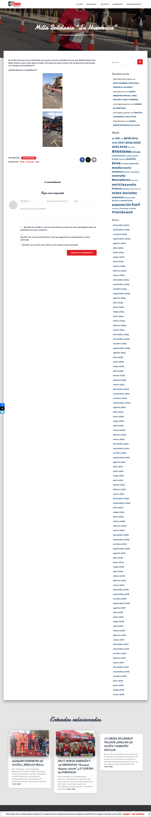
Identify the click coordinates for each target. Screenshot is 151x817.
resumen (118, 197)
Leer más (16, 784)
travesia (115, 208)
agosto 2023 (119, 353)
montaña (118, 175)
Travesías (124, 209)
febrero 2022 (119, 435)
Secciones (91, 4)
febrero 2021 (119, 489)
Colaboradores (133, 4)
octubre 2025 (120, 234)
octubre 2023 (120, 344)
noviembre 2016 (121, 672)
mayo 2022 (118, 421)
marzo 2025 (119, 266)
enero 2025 (118, 275)
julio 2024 (118, 303)
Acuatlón (131, 147)
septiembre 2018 (121, 603)
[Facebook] (2, 405)
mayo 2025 (118, 257)
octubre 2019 (119, 544)
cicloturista (118, 156)
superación (121, 205)
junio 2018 (118, 617)
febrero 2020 (119, 526)
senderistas (126, 201)
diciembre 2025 (121, 225)
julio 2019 (118, 558)
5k (113, 138)
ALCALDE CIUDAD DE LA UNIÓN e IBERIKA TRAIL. (28, 763)
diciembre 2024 (121, 280)
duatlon (122, 159)
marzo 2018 (119, 631)
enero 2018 (118, 640)
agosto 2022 (119, 407)
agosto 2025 (119, 243)
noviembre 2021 (121, 448)
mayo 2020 (118, 512)
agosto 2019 (119, 553)
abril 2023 (118, 371)
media (117, 168)
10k (117, 138)
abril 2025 (118, 262)
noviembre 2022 (121, 394)
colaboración (132, 156)
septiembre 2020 (121, 503)
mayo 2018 (118, 622)
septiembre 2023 (121, 348)
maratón (134, 163)
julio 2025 (118, 248)
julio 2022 (118, 412)
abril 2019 (118, 571)
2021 (121, 142)
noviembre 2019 (121, 540)
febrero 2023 (119, 380)
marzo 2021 (119, 485)
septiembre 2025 (121, 239)
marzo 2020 (119, 521)
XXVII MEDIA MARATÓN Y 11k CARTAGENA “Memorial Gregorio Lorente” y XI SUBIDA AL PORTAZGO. (75, 766)
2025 (123, 146)
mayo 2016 (118, 690)
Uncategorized (29, 158)
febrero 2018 (119, 635)
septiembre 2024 (121, 294)
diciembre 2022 (121, 389)
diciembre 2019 (121, 535)
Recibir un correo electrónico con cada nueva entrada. (50, 245)
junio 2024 (118, 307)
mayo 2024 (118, 312)
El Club (80, 4)
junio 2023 (118, 362)
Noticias (105, 4)
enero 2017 (118, 663)
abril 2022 (118, 426)
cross (115, 159)
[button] (96, 4)
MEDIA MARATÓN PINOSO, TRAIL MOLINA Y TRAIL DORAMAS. (125, 96)
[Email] (2, 412)
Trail (135, 204)
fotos (116, 163)
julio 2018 (118, 612)
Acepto (126, 814)
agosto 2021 (119, 462)
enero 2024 (118, 330)
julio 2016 (118, 681)
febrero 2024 (119, 325)
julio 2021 (118, 467)
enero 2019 (118, 585)
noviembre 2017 (121, 649)
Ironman (125, 164)
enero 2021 (118, 494)
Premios (126, 189)
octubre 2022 (120, 398)
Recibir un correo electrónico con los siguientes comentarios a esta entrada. (55, 238)
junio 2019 (118, 562)
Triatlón (118, 212)
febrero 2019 (119, 581)
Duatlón (131, 159)
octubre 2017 (119, 653)
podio (131, 184)
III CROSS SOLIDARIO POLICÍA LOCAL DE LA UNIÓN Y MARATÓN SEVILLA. (118, 744)
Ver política (138, 814)
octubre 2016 (119, 676)
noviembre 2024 (121, 284)
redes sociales (124, 193)
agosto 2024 (119, 298)
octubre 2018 (119, 599)
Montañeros (121, 179)
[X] (2, 408)
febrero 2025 (119, 271)
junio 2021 (118, 471)
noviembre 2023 (121, 339)
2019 (134, 138)
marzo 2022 (119, 430)
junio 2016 (118, 685)
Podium (117, 188)
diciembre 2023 (121, 335)
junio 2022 (118, 417)
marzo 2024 (119, 321)
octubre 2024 (120, 289)
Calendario (117, 4)
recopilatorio (135, 189)
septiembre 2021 (121, 458)
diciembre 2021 (121, 444)
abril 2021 (118, 480)
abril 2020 (118, 517)
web (37, 162)
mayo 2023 (118, 366)
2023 (137, 142)
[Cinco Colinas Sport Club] (14, 4)
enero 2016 (118, 695)
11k (121, 139)
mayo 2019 (118, 567)
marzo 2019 (119, 576)
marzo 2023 (119, 375)
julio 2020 (118, 508)
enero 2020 (119, 530)
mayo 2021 (118, 476)
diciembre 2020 (121, 499)
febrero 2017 (119, 658)
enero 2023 (118, 385)
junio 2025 (118, 252)
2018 (22, 162)
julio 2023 (118, 357)
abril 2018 (118, 626)
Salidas (128, 198)
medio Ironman (131, 172)
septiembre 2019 (121, 549)
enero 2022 (119, 439)
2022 (129, 142)
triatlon (132, 209)
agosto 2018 (119, 608)
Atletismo (121, 151)
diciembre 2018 (121, 590)
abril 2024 (118, 316)
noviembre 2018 (121, 594)
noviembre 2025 (121, 230)
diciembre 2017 (120, 644)
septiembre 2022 (121, 403)
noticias (30, 162)
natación (134, 180)
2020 (114, 142)
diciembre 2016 (121, 667)
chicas (136, 152)
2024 (115, 146)
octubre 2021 (119, 453)
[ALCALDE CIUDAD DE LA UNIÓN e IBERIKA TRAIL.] (29, 743)
